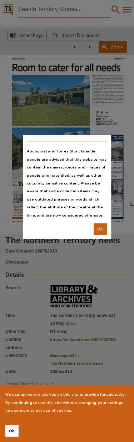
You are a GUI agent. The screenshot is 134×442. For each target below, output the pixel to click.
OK (100, 229)
